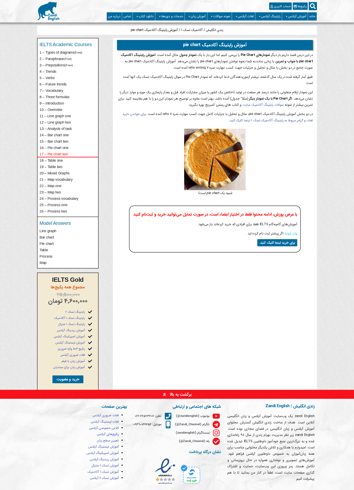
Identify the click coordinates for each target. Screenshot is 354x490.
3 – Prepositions (56, 65)
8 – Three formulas (54, 97)
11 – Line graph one (55, 116)
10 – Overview (51, 110)
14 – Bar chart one (54, 135)
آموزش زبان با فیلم (73, 361)
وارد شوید (290, 233)
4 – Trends (48, 71)
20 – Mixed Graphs (55, 173)
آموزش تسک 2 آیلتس (104, 478)
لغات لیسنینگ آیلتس (105, 421)
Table (44, 250)
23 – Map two (50, 192)
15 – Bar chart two (54, 141)
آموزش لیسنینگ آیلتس (70, 342)
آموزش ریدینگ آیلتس (71, 330)
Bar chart (47, 237)
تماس (127, 16)
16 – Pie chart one (54, 148)
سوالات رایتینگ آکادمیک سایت (262, 104)
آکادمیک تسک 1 (192, 30)
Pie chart (46, 244)
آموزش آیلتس (297, 16)
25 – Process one (53, 205)
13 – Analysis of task (56, 129)
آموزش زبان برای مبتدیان (69, 367)
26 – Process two (53, 211)
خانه (312, 16)
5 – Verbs (47, 78)
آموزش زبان (198, 16)
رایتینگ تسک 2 (75, 311)
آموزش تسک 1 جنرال (105, 465)
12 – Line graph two (55, 122)
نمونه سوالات (221, 16)
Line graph (48, 231)
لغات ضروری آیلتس (72, 354)
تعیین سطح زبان (108, 440)
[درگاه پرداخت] (190, 484)
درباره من (114, 16)
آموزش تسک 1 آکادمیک (103, 471)
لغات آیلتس (246, 16)
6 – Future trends (53, 84)
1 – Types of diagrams (61, 52)
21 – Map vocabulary (56, 179)
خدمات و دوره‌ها (172, 16)
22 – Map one (50, 186)
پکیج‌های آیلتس (108, 434)
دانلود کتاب (146, 16)
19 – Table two (51, 167)
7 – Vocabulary (51, 91)
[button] (313, 6)
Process (46, 256)
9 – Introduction (52, 103)
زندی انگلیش (214, 30)
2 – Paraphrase (56, 59)
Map (43, 263)
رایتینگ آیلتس (271, 16)
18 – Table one (51, 160)
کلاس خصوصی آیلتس (104, 428)
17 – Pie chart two (54, 154)
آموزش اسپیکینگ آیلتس (69, 336)
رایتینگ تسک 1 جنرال (71, 324)
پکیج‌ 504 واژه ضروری (71, 348)
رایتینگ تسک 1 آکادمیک (69, 318)
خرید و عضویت (68, 379)
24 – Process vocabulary (59, 199)
